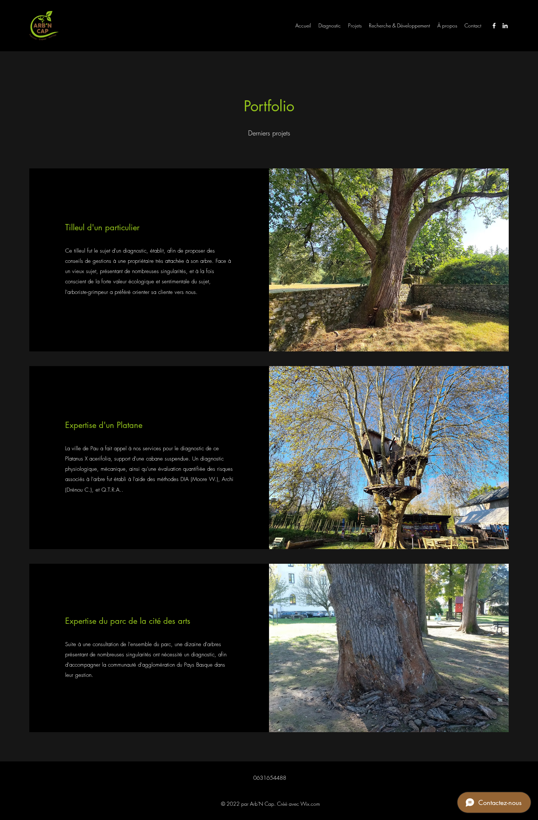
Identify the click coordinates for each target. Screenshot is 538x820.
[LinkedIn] (505, 25)
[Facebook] (494, 25)
